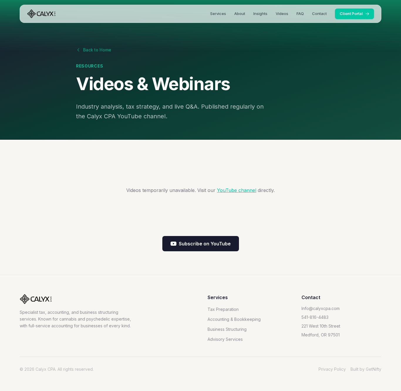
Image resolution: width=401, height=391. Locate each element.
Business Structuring (227, 329)
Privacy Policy (332, 369)
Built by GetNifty (366, 369)
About (239, 13)
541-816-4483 (314, 317)
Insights (260, 13)
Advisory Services (225, 339)
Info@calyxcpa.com (320, 308)
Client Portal (351, 13)
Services (218, 13)
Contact (319, 13)
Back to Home (97, 49)
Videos (282, 13)
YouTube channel (236, 190)
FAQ (300, 13)
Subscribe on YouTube (205, 244)
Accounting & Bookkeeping (234, 319)
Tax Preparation (223, 309)
